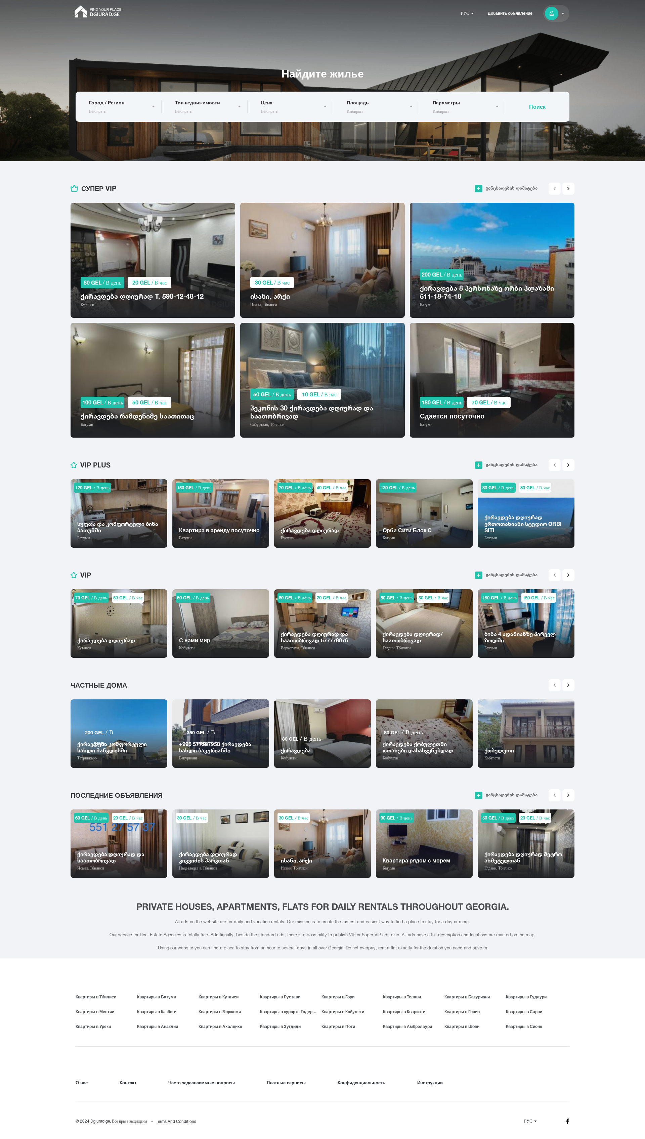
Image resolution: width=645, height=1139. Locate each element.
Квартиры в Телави (402, 996)
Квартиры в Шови (461, 1026)
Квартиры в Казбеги (156, 1011)
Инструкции (430, 1082)
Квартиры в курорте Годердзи (289, 1011)
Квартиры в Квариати (404, 1011)
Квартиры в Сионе (524, 1026)
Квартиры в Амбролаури (407, 1026)
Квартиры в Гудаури (526, 996)
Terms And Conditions (176, 1121)
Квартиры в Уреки (93, 1026)
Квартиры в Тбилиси (96, 996)
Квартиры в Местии (95, 1011)
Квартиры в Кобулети (342, 1011)
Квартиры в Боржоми (220, 1011)
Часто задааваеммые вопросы (201, 1082)
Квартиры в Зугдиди (280, 1026)
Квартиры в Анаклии (157, 1026)
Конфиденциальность (361, 1082)
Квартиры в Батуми (156, 996)
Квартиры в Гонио (462, 1011)
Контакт (128, 1082)
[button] (568, 189)
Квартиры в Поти (338, 1026)
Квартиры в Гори (337, 996)
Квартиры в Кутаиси (219, 996)
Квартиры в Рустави (280, 996)
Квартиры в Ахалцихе (220, 1026)
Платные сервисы (286, 1082)
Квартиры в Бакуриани (467, 996)
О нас (82, 1082)
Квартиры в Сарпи (524, 1011)
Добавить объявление (510, 13)
